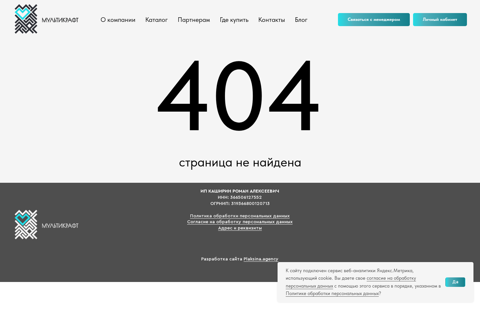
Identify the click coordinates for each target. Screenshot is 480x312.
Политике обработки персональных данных (332, 293)
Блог (301, 19)
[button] (374, 19)
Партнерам (194, 19)
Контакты (271, 19)
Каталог (156, 19)
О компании (118, 19)
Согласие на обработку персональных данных (240, 222)
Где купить (234, 19)
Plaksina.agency (261, 259)
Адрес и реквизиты (240, 228)
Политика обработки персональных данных (240, 216)
